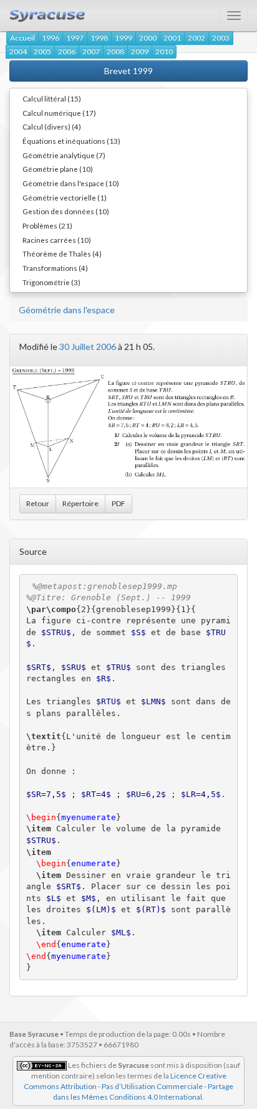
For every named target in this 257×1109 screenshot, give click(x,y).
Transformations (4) (55, 267)
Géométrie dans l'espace (67, 309)
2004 (18, 51)
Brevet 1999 (128, 70)
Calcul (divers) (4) (51, 126)
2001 (172, 37)
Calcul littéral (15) (51, 98)
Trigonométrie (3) (51, 282)
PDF (118, 503)
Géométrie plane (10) (57, 168)
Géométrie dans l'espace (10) (70, 183)
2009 (139, 51)
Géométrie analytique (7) (63, 155)
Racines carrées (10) (56, 239)
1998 (99, 37)
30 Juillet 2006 (87, 346)
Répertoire (80, 503)
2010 (164, 51)
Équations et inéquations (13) (71, 140)
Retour (37, 503)
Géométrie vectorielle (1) (64, 197)
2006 (66, 51)
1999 (123, 37)
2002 (196, 37)
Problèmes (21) (47, 225)
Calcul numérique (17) (59, 112)
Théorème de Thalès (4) (62, 253)
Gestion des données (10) (65, 211)
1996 (50, 37)
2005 (42, 51)
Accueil (22, 37)
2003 (221, 37)
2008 (115, 51)
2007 (91, 51)
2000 (148, 37)
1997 (75, 37)
